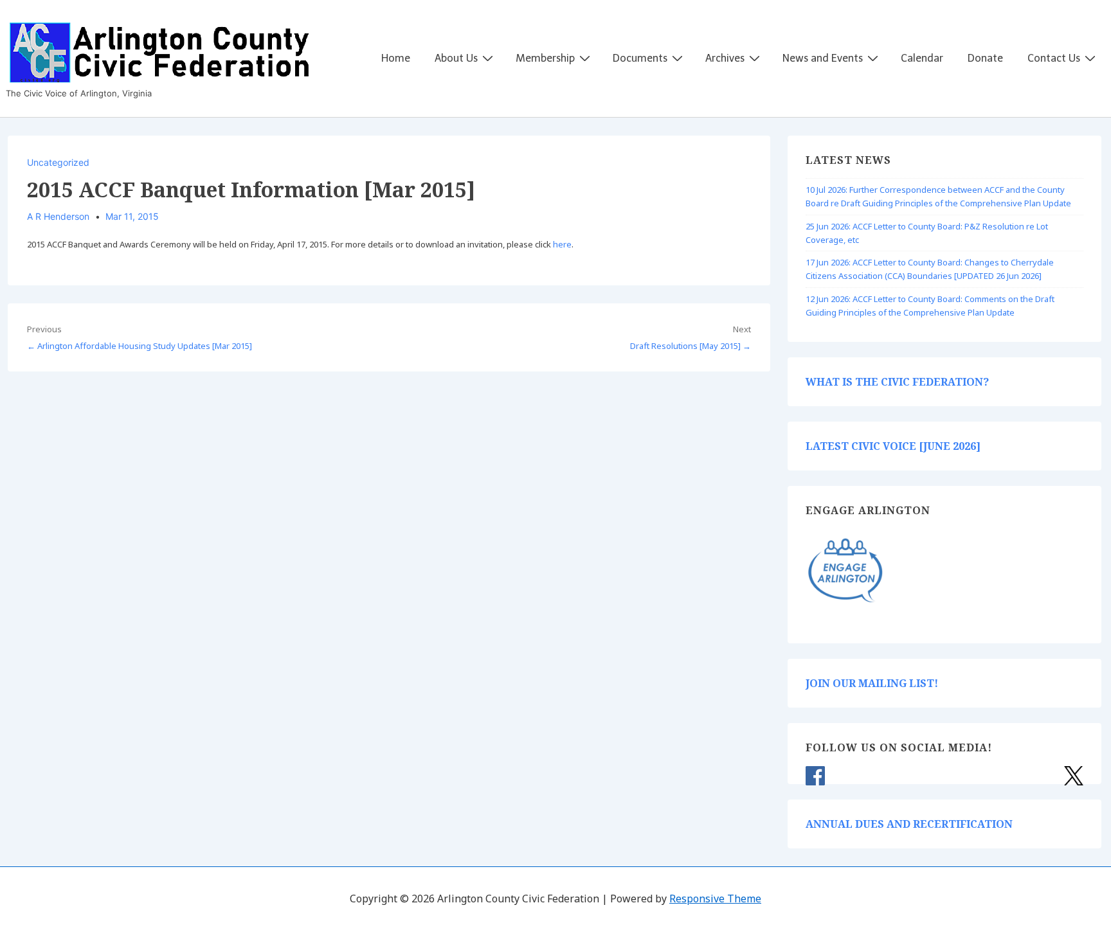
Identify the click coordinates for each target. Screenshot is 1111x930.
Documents (640, 58)
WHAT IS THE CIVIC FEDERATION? (897, 382)
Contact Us (1053, 58)
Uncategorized (58, 162)
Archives (725, 58)
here (562, 244)
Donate (985, 58)
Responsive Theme (715, 898)
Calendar (922, 58)
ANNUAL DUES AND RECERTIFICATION (909, 824)
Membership (545, 58)
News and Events (822, 58)
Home (395, 58)
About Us (456, 58)
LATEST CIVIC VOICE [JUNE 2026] (893, 446)
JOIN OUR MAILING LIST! (872, 683)
